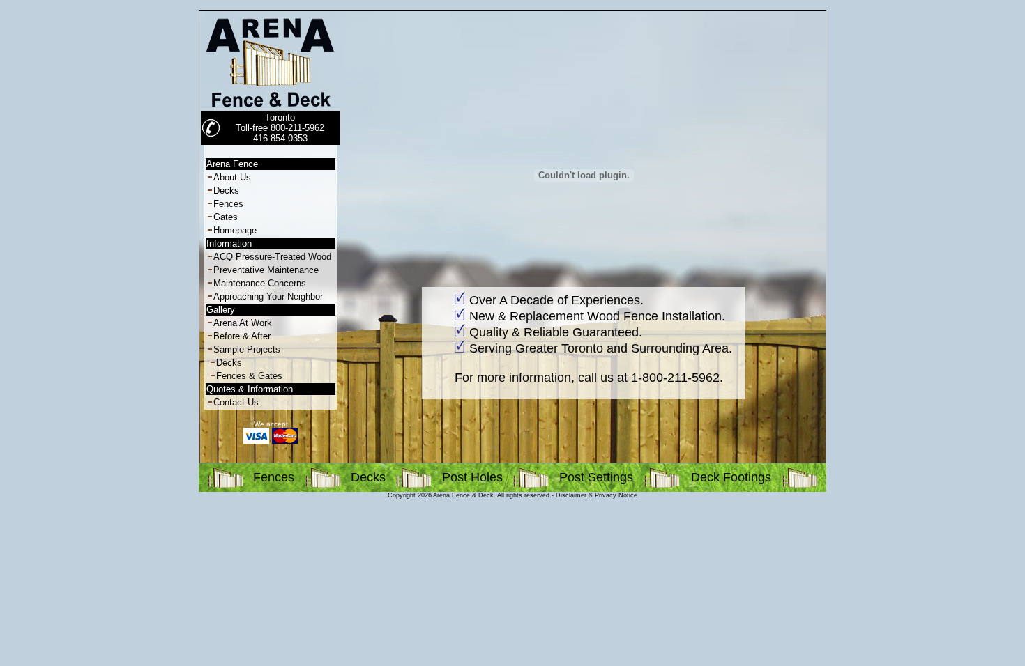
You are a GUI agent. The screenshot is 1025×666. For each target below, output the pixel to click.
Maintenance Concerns (259, 283)
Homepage (235, 230)
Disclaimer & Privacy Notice (596, 495)
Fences (228, 204)
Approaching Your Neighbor (268, 296)
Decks (226, 190)
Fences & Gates (249, 376)
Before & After (242, 336)
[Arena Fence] (270, 107)
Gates (225, 217)
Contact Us (236, 402)
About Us (232, 177)
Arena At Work (242, 323)
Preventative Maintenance (266, 270)
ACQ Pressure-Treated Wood (272, 256)
